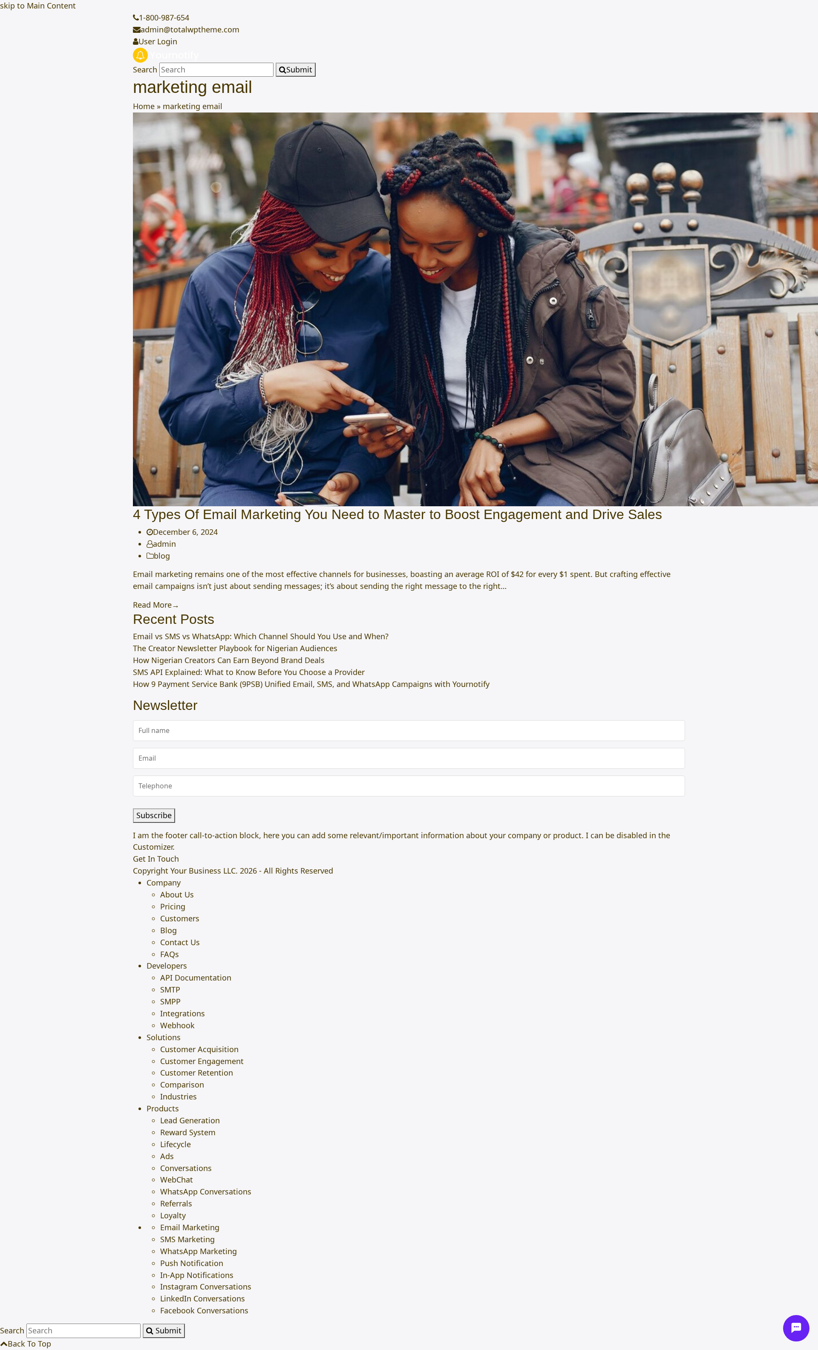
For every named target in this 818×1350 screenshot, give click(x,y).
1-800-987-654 (164, 17)
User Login (157, 41)
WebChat (176, 1179)
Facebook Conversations (204, 1310)
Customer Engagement (202, 1061)
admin (164, 544)
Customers (179, 918)
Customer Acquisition (199, 1049)
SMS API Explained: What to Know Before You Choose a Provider (249, 672)
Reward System (188, 1132)
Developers (167, 966)
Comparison (182, 1084)
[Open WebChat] (796, 1328)
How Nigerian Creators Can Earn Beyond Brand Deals (229, 660)
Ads (167, 1156)
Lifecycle (175, 1144)
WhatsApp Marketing (198, 1251)
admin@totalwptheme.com (190, 29)
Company (164, 882)
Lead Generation (190, 1120)
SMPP (170, 1001)
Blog (168, 930)
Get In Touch (156, 859)
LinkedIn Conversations (202, 1298)
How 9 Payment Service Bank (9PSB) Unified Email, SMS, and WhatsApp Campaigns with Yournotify (311, 684)
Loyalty (173, 1215)
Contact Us (180, 942)
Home (144, 106)
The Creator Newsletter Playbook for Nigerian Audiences (235, 648)
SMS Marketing (187, 1239)
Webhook (177, 1025)
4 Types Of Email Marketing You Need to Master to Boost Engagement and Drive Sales (397, 514)
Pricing (172, 906)
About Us (177, 894)
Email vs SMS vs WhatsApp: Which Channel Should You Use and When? (261, 636)
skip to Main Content (38, 5)
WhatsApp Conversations (205, 1191)
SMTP (170, 989)
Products (163, 1108)
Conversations (186, 1168)
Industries (178, 1096)
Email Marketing (189, 1227)
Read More (156, 605)
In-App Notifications (196, 1275)
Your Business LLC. (204, 870)
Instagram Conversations (205, 1286)
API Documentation (195, 977)
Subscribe (154, 815)
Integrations (182, 1013)
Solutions (164, 1037)
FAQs (169, 954)
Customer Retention (196, 1072)
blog (162, 556)
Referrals (176, 1203)
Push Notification (191, 1263)
